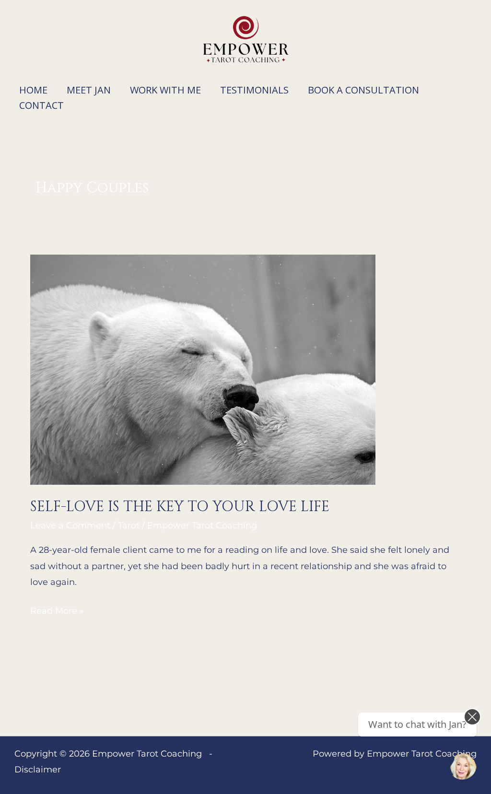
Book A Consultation (363, 89)
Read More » (57, 609)
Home (33, 89)
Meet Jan (89, 89)
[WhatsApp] (462, 765)
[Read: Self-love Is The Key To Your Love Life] (202, 369)
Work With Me (165, 89)
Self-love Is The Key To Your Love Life (179, 506)
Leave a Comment (70, 525)
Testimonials (254, 89)
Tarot (129, 525)
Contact (41, 105)
